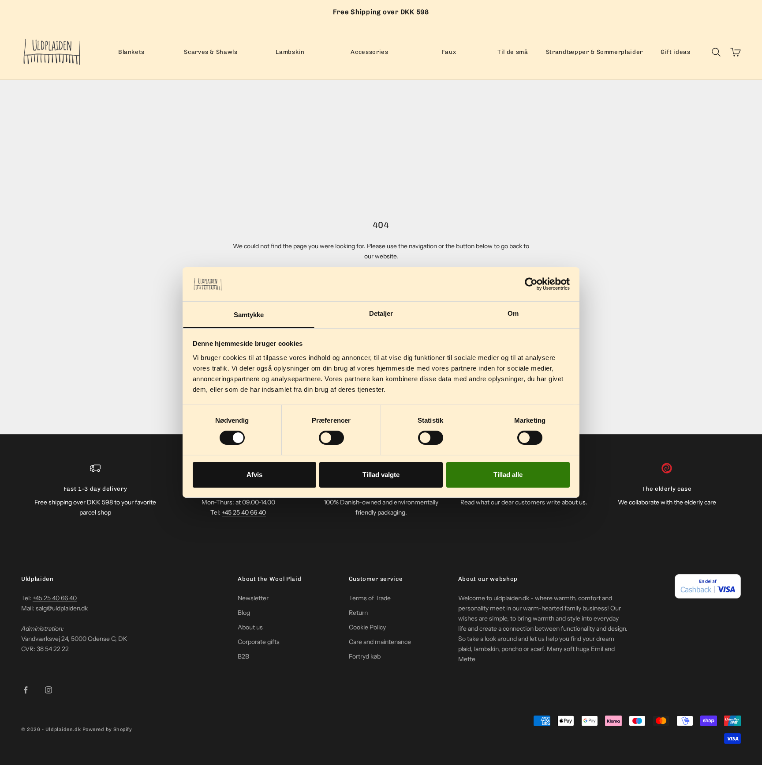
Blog (244, 613)
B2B (243, 656)
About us (250, 627)
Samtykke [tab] (249, 314)
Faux (449, 51)
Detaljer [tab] (381, 313)
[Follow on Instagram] (48, 689)
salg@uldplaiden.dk (62, 608)
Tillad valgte (381, 474)
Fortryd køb (365, 656)
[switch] (331, 438)
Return (358, 613)
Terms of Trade (370, 598)
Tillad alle (508, 474)
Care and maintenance (380, 642)
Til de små (512, 51)
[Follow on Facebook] (25, 689)
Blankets (131, 51)
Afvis (254, 474)
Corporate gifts (259, 642)
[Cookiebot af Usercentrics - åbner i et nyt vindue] (531, 284)
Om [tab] (513, 313)
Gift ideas (676, 51)
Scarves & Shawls (211, 51)
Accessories (369, 51)
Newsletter (253, 598)
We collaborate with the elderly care (667, 502)
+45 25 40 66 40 (244, 512)
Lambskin (290, 51)
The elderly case (667, 488)
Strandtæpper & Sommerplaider (594, 51)
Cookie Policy (367, 627)
